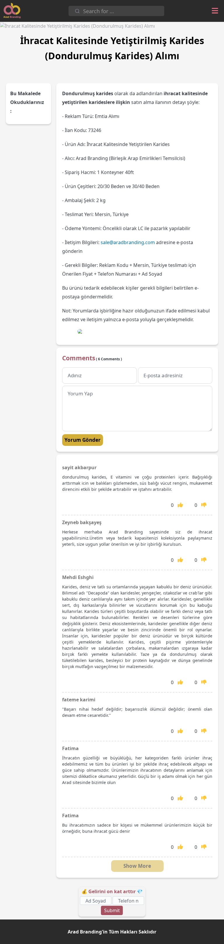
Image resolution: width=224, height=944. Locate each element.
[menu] (215, 11)
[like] (180, 505)
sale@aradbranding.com (128, 242)
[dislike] (203, 505)
